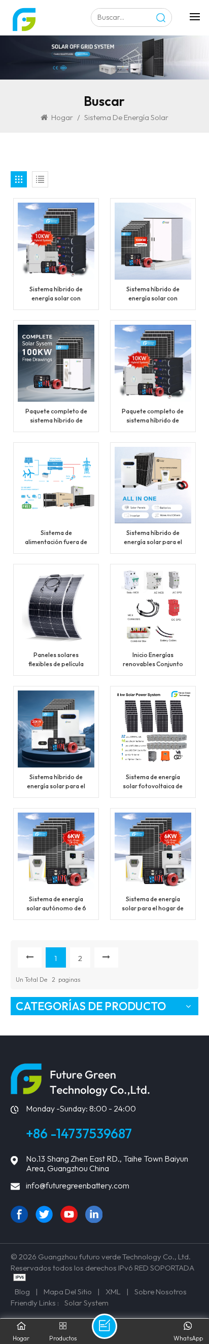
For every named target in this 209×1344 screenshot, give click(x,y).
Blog (22, 1291)
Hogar (62, 117)
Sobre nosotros (160, 1291)
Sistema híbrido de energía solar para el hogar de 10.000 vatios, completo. (153, 538)
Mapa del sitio (68, 1291)
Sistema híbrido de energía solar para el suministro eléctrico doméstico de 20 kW (56, 782)
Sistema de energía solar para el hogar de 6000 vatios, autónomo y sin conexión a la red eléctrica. (153, 904)
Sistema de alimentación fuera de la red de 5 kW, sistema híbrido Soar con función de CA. (56, 538)
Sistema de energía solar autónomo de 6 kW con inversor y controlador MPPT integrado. (56, 904)
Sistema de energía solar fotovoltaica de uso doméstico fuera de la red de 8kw (153, 782)
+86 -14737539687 (79, 1133)
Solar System (86, 1303)
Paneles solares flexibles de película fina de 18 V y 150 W (56, 660)
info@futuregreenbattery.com (77, 1186)
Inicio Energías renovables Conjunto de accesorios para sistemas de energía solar (153, 660)
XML (113, 1291)
